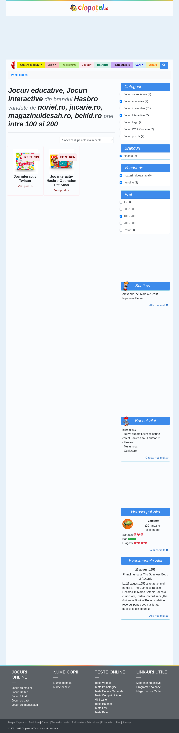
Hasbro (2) (130, 155)
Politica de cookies (110, 722)
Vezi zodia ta (157, 550)
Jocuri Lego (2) (133, 122)
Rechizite (102, 64)
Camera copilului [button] (30, 64)
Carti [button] (138, 64)
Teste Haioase (104, 703)
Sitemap (126, 722)
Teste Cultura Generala (109, 691)
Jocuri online (19, 674)
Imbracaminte (122, 64)
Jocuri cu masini (22, 687)
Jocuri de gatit (20, 700)
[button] (164, 65)
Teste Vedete (103, 682)
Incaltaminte (69, 64)
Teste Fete (101, 708)
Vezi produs (25, 186)
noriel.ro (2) (131, 182)
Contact (45, 722)
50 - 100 (129, 209)
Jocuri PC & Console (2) (139, 129)
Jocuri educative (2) (136, 101)
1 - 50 (127, 202)
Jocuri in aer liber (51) (137, 108)
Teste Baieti (102, 712)
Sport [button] (51, 64)
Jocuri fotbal (19, 696)
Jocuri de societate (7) (137, 94)
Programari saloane (148, 687)
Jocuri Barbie (20, 692)
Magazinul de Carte (148, 691)
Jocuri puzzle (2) (134, 136)
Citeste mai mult (155, 457)
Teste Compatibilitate (108, 695)
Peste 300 (130, 230)
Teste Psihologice (106, 687)
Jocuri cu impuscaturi (25, 704)
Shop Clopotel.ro (13, 65)
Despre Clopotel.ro (17, 722)
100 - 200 (129, 216)
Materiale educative (148, 682)
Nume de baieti (62, 682)
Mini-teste (101, 699)
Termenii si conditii (60, 722)
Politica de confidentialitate (85, 722)
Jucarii (153, 64)
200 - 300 (129, 223)
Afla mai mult (157, 305)
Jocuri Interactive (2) (136, 115)
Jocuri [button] (86, 64)
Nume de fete (61, 687)
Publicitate (34, 722)
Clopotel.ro (89, 8)
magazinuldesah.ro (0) (138, 175)
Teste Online (110, 672)
